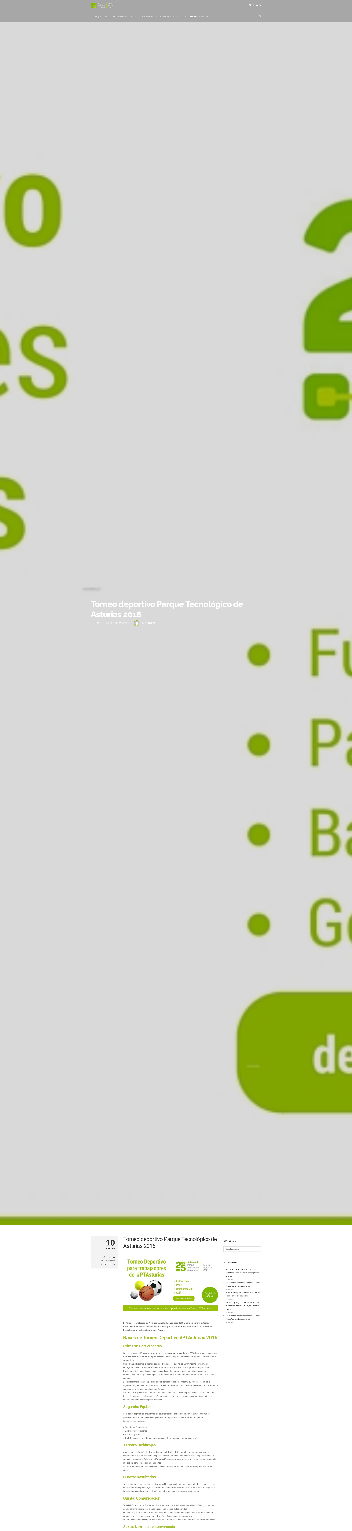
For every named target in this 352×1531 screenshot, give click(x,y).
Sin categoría (122, 623)
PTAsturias (150, 623)
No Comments (109, 1264)
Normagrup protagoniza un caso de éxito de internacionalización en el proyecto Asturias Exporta (242, 1306)
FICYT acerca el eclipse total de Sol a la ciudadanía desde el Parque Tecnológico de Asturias (242, 1272)
